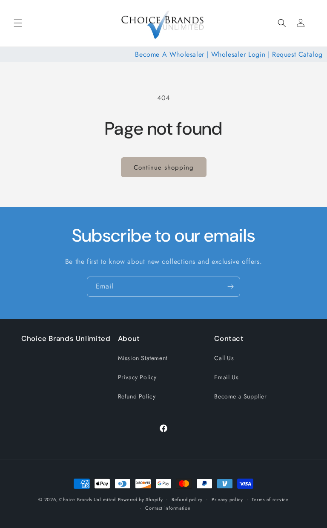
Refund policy (187, 499)
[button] (18, 23)
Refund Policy (137, 396)
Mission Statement (142, 358)
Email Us (226, 377)
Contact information (167, 508)
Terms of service (270, 499)
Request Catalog (297, 54)
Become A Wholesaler (169, 54)
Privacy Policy (137, 377)
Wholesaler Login (238, 54)
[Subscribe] (230, 287)
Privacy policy (227, 499)
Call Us (224, 358)
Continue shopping (164, 167)
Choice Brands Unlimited (87, 499)
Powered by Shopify (140, 499)
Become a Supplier (240, 396)
